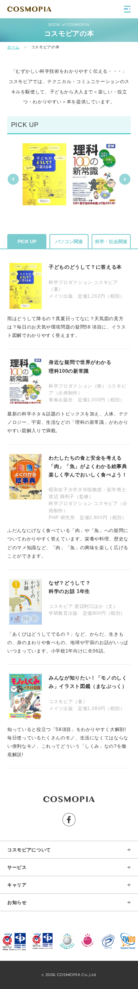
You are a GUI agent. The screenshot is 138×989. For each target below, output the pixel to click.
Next (125, 179)
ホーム (13, 47)
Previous (13, 179)
